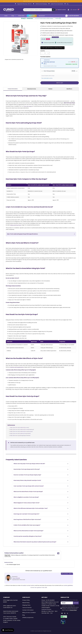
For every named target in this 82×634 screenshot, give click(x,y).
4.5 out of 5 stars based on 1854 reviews (44, 18)
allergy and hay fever (15, 225)
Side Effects (69, 89)
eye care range (28, 106)
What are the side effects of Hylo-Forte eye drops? (28, 491)
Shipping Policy (26, 605)
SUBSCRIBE (76, 603)
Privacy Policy (26, 600)
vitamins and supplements (17, 367)
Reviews (50, 89)
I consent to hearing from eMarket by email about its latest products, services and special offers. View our (70, 608)
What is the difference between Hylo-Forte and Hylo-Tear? (31, 508)
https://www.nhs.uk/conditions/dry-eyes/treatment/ (22, 429)
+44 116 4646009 (49, 600)
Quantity (42, 50)
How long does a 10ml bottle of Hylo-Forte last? (27, 519)
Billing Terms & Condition (29, 612)
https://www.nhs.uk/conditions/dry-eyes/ (19, 427)
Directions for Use (31, 89)
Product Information (13, 88)
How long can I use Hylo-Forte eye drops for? (26, 514)
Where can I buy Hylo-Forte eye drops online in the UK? (29, 463)
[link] (23, 4)
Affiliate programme (27, 617)
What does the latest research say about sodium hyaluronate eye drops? (35, 542)
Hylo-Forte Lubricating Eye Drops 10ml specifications (22, 234)
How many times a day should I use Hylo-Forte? (27, 480)
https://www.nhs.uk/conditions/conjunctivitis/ (20, 433)
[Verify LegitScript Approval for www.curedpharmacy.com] (63, 621)
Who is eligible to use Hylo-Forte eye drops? (26, 497)
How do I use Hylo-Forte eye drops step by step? (27, 475)
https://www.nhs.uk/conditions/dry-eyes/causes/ (21, 431)
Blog (23, 615)
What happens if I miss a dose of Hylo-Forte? (26, 503)
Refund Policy (26, 602)
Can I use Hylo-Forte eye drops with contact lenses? (29, 486)
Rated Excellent (62, 9)
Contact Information (28, 610)
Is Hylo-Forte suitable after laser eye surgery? (27, 525)
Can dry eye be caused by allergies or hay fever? (28, 536)
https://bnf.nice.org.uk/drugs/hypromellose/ (20, 435)
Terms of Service (27, 607)
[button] (39, 9)
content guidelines (68, 585)
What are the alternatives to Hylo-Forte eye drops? (28, 530)
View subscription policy (46, 78)
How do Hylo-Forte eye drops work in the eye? (27, 469)
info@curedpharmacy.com (51, 602)
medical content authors (28, 585)
